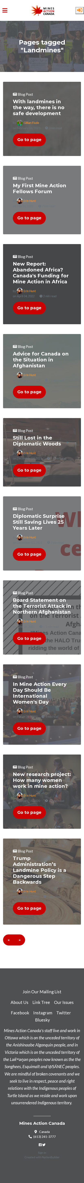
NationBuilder (51, 1157)
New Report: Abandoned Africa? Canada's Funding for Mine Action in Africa (41, 273)
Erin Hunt (30, 201)
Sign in (42, 1152)
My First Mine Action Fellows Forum (39, 188)
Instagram (42, 1012)
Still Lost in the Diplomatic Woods (37, 441)
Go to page (29, 139)
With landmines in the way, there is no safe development (38, 107)
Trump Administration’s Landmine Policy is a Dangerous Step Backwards (39, 870)
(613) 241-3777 (44, 1136)
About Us (19, 1002)
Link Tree (41, 1002)
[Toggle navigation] (5, 10)
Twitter (63, 1012)
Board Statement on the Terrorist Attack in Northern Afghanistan (42, 606)
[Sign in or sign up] (79, 10)
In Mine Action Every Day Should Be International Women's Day (39, 693)
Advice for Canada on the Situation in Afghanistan (41, 360)
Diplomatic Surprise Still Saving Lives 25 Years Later (39, 522)
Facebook (20, 1012)
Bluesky (42, 1019)
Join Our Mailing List (42, 991)
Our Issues (64, 1002)
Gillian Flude (31, 122)
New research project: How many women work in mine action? (42, 780)
